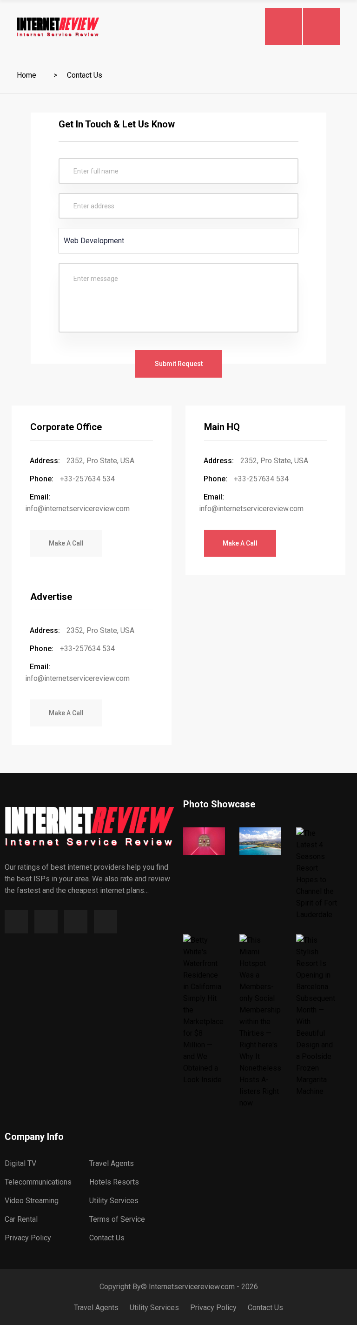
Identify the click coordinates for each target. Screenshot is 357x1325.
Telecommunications (38, 1182)
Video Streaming (32, 1200)
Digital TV (20, 1163)
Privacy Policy (28, 1237)
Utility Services (114, 1200)
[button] (66, 543)
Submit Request (179, 363)
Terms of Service (117, 1219)
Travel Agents (111, 1163)
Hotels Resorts (114, 1182)
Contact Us (107, 1237)
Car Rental (21, 1219)
